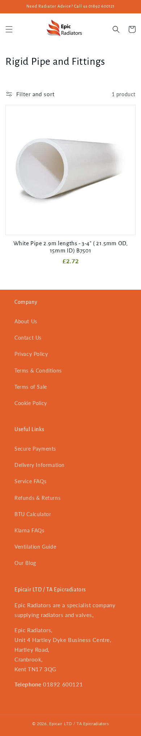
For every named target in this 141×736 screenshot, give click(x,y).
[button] (9, 29)
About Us (25, 321)
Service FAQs (30, 481)
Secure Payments (35, 449)
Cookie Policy (30, 403)
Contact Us (28, 338)
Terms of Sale (30, 387)
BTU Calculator (32, 514)
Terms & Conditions (38, 370)
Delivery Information (39, 465)
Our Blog (25, 563)
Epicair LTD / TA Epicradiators (79, 723)
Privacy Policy (31, 354)
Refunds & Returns (37, 498)
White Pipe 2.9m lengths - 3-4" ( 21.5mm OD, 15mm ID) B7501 (70, 247)
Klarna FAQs (29, 530)
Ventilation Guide (35, 547)
